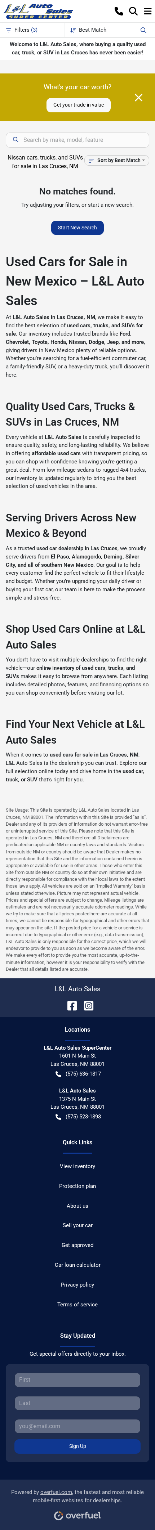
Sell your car (78, 1225)
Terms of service (77, 1304)
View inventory (77, 1166)
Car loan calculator (78, 1265)
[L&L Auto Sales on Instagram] (86, 1005)
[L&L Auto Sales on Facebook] (69, 1005)
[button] (119, 11)
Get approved (77, 1245)
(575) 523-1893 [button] (83, 1116)
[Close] (138, 97)
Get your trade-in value (78, 105)
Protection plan (77, 1186)
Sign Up (77, 1446)
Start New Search (77, 227)
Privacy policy (77, 1285)
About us (77, 1206)
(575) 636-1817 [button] (83, 1074)
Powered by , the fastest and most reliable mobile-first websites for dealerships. (77, 1496)
